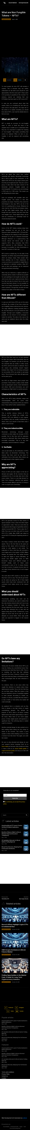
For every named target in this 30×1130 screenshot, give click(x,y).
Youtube (21, 1011)
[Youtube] (17, 1011)
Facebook (10, 1007)
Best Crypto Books (23, 899)
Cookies (4, 1078)
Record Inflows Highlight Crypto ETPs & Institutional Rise (15, 925)
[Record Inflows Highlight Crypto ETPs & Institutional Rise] (15, 915)
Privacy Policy (6, 1074)
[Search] (26, 815)
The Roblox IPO (5, 899)
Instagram (21, 1007)
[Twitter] (8, 1011)
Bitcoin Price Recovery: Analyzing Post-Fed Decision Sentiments (12, 847)
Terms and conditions (8, 1072)
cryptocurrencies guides (8, 751)
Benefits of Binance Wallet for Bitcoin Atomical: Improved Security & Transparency (11, 833)
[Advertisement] (15, 38)
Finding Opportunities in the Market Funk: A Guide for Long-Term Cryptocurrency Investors (14, 977)
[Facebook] (5, 1007)
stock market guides (21, 748)
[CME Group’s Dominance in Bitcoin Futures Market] (15, 940)
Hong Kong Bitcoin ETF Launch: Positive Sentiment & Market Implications (12, 826)
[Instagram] (16, 1007)
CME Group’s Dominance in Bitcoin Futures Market (14, 951)
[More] (25, 80)
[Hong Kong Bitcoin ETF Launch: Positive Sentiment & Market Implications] (26, 827)
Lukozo (25, 1118)
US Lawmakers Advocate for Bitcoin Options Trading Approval (11, 841)
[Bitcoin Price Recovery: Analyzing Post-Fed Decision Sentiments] (26, 848)
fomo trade (5, 746)
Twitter (12, 1011)
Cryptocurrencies (6, 19)
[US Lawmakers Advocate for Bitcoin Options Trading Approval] (26, 841)
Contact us (5, 1076)
